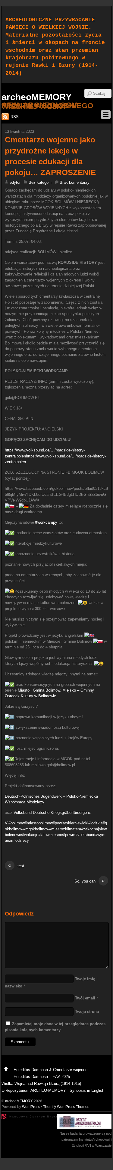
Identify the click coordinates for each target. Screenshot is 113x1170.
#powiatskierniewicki (70, 823)
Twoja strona (87, 1011)
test (16, 865)
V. (6, 823)
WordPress (31, 1107)
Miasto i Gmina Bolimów (39, 690)
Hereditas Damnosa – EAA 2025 (42, 1076)
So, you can (89, 880)
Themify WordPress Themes (66, 1107)
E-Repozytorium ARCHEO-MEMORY (34, 1090)
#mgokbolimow (36, 829)
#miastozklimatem (65, 829)
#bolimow (16, 823)
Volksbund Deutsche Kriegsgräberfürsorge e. (52, 812)
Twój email (85, 998)
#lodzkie (95, 823)
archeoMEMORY (19, 1101)
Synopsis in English (87, 1090)
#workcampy (46, 522)
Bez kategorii (40, 182)
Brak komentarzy (74, 182)
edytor (15, 182)
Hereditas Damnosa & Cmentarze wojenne (50, 1069)
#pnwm (69, 834)
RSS (15, 117)
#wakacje (30, 834)
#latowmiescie (50, 834)
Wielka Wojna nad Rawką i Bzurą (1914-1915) (41, 1083)
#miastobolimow (39, 823)
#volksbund (85, 834)
